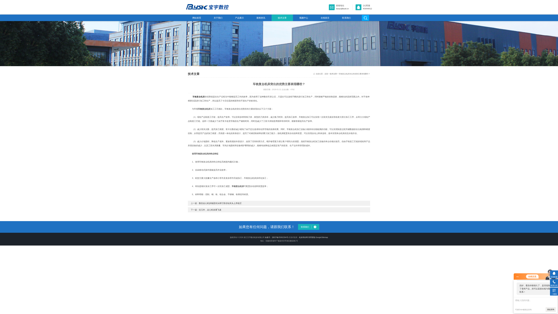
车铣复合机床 (199, 97)
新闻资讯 (260, 18)
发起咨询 (550, 309)
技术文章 (282, 18)
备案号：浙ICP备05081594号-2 (277, 237)
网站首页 (196, 18)
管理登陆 (311, 237)
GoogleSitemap (322, 237)
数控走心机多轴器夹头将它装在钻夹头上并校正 (220, 203)
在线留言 (325, 18)
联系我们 (346, 18)
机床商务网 (303, 237)
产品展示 (239, 18)
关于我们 (218, 18)
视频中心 (303, 18)
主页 (326, 74)
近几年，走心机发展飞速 (210, 210)
